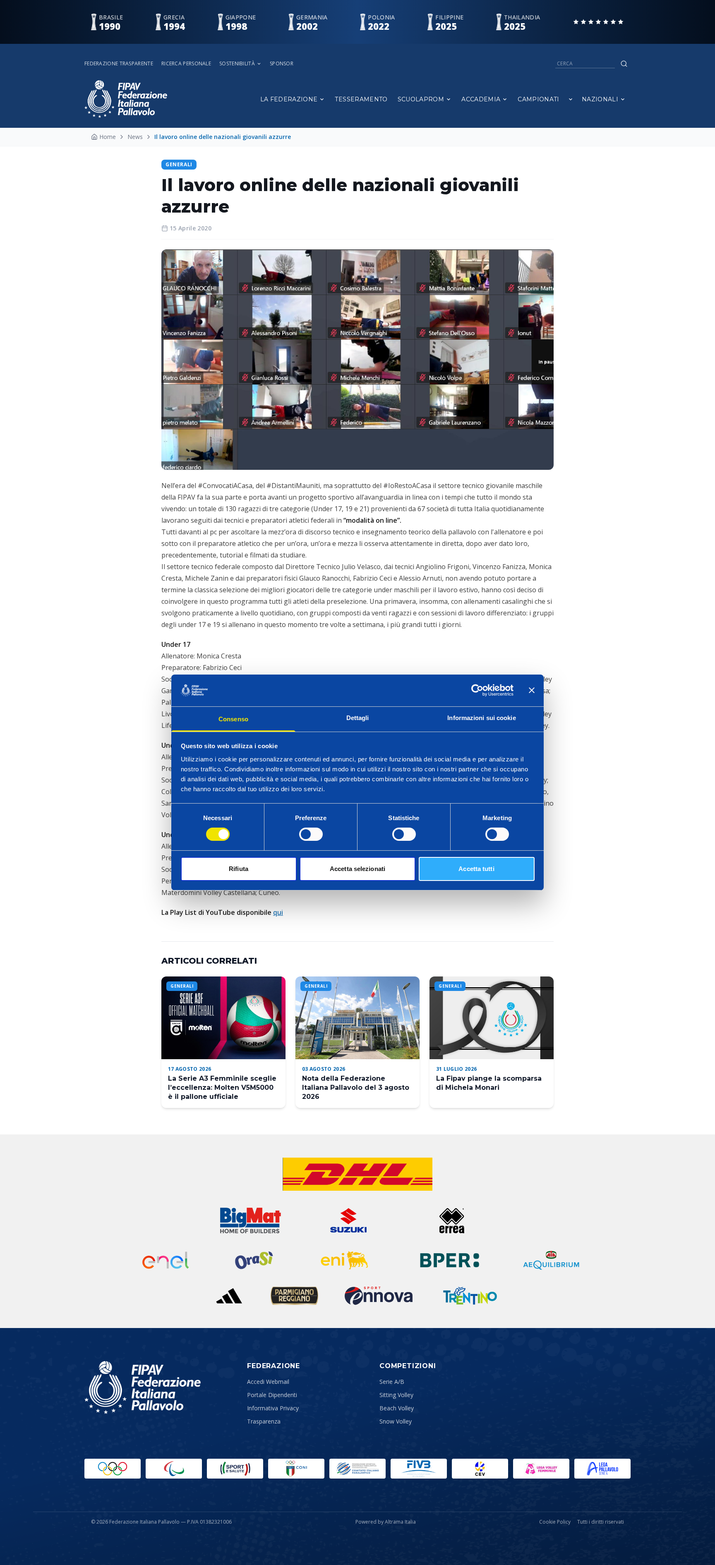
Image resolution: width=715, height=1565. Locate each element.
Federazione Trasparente (118, 63)
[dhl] (358, 1174)
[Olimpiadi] (112, 1469)
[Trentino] (470, 1296)
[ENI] (344, 1260)
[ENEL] (166, 1260)
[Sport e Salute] (235, 1469)
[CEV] (480, 1469)
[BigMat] (250, 1220)
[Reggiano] (295, 1296)
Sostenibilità (237, 63)
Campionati (538, 99)
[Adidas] (229, 1296)
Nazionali (600, 99)
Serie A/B (391, 1382)
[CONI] (296, 1469)
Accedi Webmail (268, 1382)
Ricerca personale (186, 63)
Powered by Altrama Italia (385, 1521)
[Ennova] (378, 1296)
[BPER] (450, 1260)
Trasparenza (264, 1421)
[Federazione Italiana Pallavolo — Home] (125, 99)
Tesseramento (361, 99)
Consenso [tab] (233, 719)
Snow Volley (395, 1421)
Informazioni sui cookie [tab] (481, 717)
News (135, 137)
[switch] (311, 834)
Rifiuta (238, 868)
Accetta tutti (476, 868)
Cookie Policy (555, 1522)
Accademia (480, 99)
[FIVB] (419, 1469)
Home (107, 137)
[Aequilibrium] (551, 1260)
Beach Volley (396, 1408)
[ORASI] (255, 1260)
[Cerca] (624, 63)
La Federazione (289, 99)
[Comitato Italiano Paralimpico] (357, 1469)
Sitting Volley (396, 1395)
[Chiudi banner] (532, 690)
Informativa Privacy (273, 1408)
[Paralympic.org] (174, 1469)
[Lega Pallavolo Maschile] (602, 1469)
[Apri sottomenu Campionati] (570, 99)
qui (278, 912)
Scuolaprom (421, 99)
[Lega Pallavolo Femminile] (541, 1469)
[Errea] (452, 1220)
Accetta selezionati (357, 868)
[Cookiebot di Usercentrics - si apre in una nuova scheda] (477, 690)
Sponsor (281, 63)
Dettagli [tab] (357, 717)
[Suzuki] (344, 1220)
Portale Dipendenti (272, 1395)
